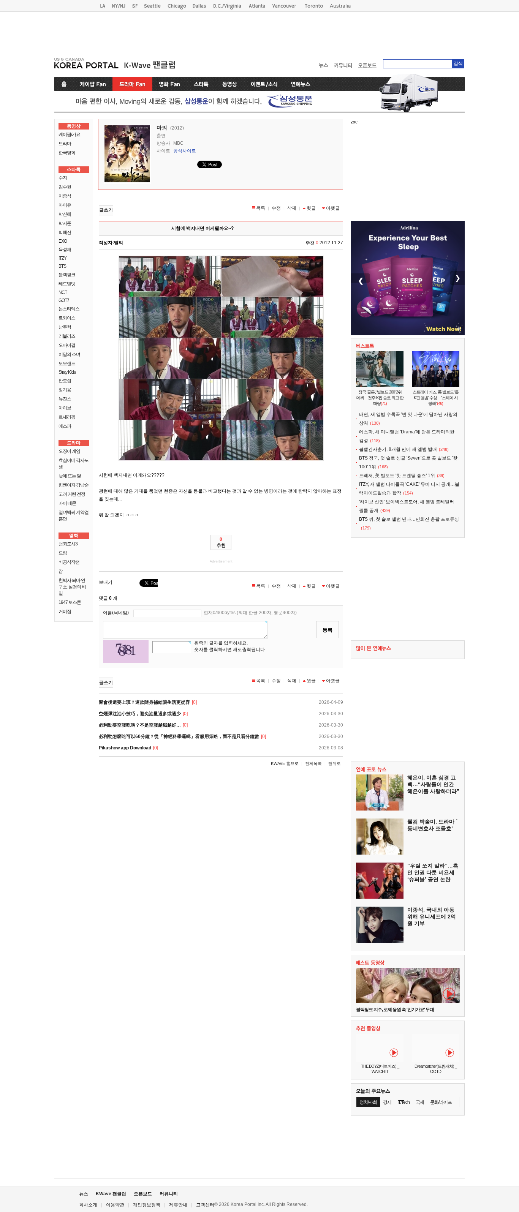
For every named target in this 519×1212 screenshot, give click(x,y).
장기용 (65, 389)
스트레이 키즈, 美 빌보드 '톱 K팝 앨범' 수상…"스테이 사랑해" (436, 398)
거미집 (65, 611)
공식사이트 (184, 150)
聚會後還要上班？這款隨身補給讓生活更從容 (144, 702)
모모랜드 (67, 363)
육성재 (65, 249)
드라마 (65, 143)
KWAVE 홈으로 (285, 763)
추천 (221, 542)
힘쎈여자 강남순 (74, 485)
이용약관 (115, 1204)
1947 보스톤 (70, 602)
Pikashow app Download (125, 748)
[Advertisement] (259, 33)
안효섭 (65, 380)
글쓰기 (106, 210)
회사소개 (88, 1204)
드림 (63, 553)
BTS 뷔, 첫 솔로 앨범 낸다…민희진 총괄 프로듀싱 (409, 519)
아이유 (65, 205)
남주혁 (65, 327)
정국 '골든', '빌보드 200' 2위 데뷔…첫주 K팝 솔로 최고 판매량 (379, 398)
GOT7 (64, 300)
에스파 (65, 426)
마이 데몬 (67, 503)
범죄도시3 (68, 544)
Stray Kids (67, 372)
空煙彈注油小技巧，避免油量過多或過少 (140, 713)
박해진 (65, 232)
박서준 (65, 223)
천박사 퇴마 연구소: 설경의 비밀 (72, 587)
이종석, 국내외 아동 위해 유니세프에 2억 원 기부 (431, 916)
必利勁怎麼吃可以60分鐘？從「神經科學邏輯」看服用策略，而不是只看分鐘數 (179, 736)
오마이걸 (67, 345)
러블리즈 (67, 336)
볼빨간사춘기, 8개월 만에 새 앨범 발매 (398, 449)
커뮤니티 (169, 1193)
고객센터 (205, 1204)
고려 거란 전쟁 (72, 494)
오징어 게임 (69, 451)
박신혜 (65, 214)
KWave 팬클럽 (111, 1193)
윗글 (311, 208)
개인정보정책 (146, 1204)
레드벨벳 (67, 283)
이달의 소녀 (69, 354)
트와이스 (67, 318)
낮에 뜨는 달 (70, 476)
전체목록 (313, 763)
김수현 (65, 187)
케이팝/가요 (69, 134)
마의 (162, 128)
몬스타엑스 (69, 308)
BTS (62, 266)
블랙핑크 (67, 274)
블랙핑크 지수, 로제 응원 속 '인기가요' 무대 (395, 1009)
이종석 (65, 196)
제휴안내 (178, 1204)
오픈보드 (143, 1193)
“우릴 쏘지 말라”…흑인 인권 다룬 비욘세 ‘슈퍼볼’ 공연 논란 (432, 872)
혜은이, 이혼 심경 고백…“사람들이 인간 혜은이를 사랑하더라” (433, 784)
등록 (327, 630)
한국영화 (67, 152)
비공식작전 (69, 562)
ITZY (62, 258)
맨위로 (334, 763)
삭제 (291, 208)
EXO (63, 241)
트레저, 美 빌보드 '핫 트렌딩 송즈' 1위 (397, 475)
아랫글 (333, 208)
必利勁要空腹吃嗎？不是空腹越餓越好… (140, 725)
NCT (63, 292)
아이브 (65, 408)
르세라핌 (67, 417)
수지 (63, 177)
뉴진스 (65, 398)
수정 (276, 208)
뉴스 (83, 1193)
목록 (260, 208)
